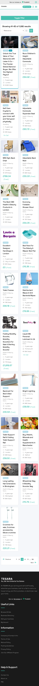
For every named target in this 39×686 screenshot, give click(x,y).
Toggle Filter (19, 18)
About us (4, 678)
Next (32, 562)
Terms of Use (5, 639)
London (8, 82)
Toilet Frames (8, 290)
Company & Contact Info (9, 635)
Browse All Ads (6, 612)
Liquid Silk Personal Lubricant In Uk (29, 336)
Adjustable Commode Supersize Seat (29, 111)
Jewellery (6, 77)
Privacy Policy (6, 649)
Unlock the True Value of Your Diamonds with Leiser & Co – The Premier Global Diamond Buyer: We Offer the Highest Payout (9, 64)
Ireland (7, 129)
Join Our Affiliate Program (10, 652)
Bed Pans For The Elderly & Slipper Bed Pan (29, 248)
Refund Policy (6, 642)
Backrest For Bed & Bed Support (8, 393)
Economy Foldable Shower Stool (28, 204)
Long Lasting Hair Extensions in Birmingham (9, 483)
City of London (10, 261)
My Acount (4, 622)
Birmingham (9, 496)
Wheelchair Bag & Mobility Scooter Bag (29, 483)
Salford (27, 455)
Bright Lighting (29, 391)
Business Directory (7, 615)
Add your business (7, 619)
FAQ (2, 682)
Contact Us (5, 675)
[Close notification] (36, 2)
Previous (8, 559)
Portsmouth (29, 349)
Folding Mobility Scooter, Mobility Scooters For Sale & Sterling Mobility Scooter (9, 342)
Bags (4, 256)
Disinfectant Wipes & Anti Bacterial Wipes (29, 293)
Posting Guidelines (7, 646)
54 (33, 559)
